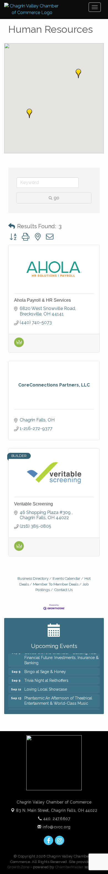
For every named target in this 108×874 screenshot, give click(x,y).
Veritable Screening (33, 504)
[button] (29, 113)
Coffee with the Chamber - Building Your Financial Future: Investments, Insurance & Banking (61, 656)
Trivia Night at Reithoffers (46, 679)
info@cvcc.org (56, 827)
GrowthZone (18, 867)
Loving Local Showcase (45, 688)
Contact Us (63, 589)
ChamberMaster (69, 867)
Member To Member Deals (55, 584)
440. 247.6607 (56, 818)
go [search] (56, 197)
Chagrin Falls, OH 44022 (56, 810)
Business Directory (32, 578)
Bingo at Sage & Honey (45, 670)
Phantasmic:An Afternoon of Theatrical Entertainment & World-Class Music (58, 699)
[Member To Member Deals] (19, 345)
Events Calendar (66, 578)
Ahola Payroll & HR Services (42, 300)
